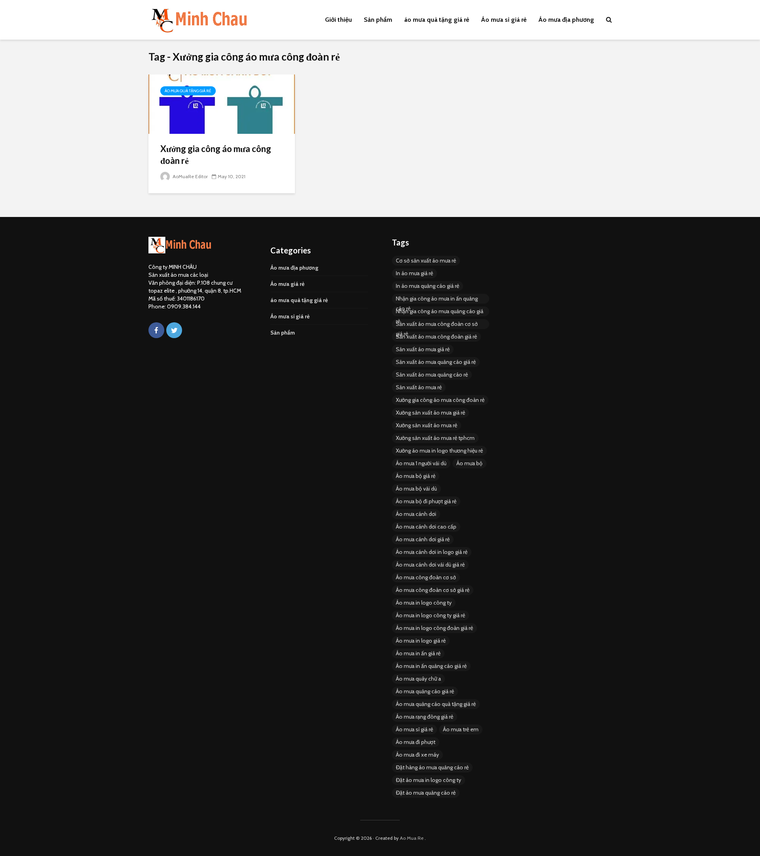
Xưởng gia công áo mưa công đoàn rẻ (215, 154)
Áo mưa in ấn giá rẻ (418, 653)
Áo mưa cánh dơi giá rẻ (423, 539)
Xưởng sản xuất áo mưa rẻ (426, 425)
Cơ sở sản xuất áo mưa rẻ (426, 260)
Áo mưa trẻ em (461, 729)
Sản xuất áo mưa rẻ (419, 387)
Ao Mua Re (412, 838)
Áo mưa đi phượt (415, 742)
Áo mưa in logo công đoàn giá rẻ (434, 628)
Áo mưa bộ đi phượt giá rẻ (426, 501)
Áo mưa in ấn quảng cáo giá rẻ (431, 666)
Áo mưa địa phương (566, 19)
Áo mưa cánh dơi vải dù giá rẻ (430, 564)
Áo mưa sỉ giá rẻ (503, 19)
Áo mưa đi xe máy (417, 754)
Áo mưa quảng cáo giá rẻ (425, 691)
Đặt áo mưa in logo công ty (428, 780)
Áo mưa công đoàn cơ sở (426, 577)
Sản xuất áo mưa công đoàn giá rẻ (436, 336)
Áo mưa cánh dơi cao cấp (426, 526)
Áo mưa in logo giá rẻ (421, 640)
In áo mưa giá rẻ (414, 273)
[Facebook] (156, 330)
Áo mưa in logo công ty (424, 602)
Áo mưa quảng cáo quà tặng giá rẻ (436, 704)
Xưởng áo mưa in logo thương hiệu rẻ (439, 450)
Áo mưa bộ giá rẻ (415, 475)
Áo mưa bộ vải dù (416, 488)
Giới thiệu (338, 19)
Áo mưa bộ (469, 463)
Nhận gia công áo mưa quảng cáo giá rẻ (439, 312)
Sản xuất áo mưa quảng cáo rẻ (432, 374)
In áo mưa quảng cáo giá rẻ (427, 285)
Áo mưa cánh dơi (416, 513)
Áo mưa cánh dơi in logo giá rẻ (431, 551)
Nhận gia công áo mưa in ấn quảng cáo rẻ (437, 299)
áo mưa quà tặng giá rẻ (436, 19)
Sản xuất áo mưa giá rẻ (423, 349)
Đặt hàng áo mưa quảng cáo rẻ (432, 767)
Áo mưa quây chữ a (418, 678)
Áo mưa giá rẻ (287, 283)
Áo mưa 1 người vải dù (421, 463)
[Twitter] (174, 330)
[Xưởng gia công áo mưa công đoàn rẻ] (221, 103)
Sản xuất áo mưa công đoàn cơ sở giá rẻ (437, 324)
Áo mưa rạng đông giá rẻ (424, 716)
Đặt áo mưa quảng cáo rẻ (426, 792)
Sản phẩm (378, 19)
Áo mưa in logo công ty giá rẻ (430, 615)
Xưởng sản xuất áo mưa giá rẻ (430, 412)
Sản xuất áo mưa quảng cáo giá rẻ (436, 361)
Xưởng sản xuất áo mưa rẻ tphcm (435, 437)
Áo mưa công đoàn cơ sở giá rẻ (432, 589)
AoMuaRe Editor (189, 176)
